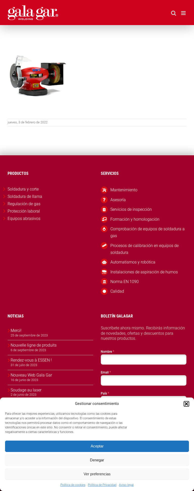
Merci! (16, 330)
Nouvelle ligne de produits (34, 345)
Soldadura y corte (23, 189)
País (105, 393)
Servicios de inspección (131, 209)
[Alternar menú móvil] (183, 13)
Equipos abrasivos (24, 218)
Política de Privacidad (102, 485)
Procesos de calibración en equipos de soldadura (144, 249)
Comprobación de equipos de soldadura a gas (147, 232)
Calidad (117, 291)
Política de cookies (72, 485)
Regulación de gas (24, 203)
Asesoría (118, 199)
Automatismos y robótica (132, 262)
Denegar (97, 460)
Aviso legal (126, 485)
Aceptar (97, 446)
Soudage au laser (26, 390)
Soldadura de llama (25, 196)
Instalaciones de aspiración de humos (144, 272)
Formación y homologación (134, 219)
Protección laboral (24, 211)
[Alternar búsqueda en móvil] (173, 13)
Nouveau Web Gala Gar (31, 375)
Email (106, 372)
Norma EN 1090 (124, 281)
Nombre (107, 351)
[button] (186, 403)
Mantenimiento (123, 189)
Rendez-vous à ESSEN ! (31, 360)
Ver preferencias (97, 474)
